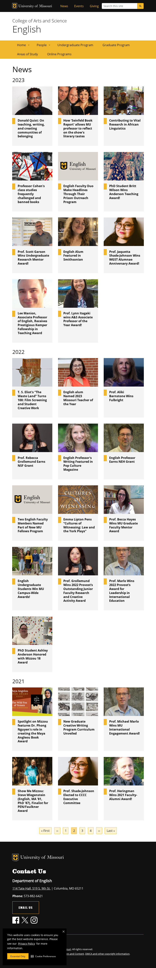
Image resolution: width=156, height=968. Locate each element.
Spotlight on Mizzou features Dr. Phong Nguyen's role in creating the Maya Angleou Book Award (33, 731)
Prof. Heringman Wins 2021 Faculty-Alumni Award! (123, 795)
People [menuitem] (39, 46)
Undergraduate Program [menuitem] (75, 45)
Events (79, 6)
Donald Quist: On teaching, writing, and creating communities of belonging (31, 128)
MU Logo (14, 6)
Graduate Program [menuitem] (116, 45)
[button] (43, 956)
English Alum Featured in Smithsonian (73, 256)
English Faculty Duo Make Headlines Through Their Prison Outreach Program (78, 194)
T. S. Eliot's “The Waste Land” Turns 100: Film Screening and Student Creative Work (32, 400)
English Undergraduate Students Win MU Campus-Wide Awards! (31, 589)
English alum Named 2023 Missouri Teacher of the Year (78, 398)
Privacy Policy (26, 943)
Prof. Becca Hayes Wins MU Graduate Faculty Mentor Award (123, 525)
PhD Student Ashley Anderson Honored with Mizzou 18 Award (33, 656)
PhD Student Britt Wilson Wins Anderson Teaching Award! (123, 192)
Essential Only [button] (17, 956)
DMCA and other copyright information (107, 953)
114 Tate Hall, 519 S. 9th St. (31, 888)
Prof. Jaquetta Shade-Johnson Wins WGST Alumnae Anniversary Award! (124, 258)
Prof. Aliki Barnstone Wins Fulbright (121, 396)
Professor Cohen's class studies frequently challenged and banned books (31, 194)
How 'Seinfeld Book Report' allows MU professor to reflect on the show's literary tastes (77, 128)
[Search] (140, 6)
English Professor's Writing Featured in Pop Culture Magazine (78, 464)
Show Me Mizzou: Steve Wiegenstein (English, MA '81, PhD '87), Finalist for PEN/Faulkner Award (33, 801)
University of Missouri (35, 6)
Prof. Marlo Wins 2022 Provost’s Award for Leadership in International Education (121, 591)
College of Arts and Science (39, 20)
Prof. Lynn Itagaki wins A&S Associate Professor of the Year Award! (78, 319)
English (26, 29)
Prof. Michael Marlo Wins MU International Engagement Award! (124, 727)
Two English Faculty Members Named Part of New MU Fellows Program (33, 525)
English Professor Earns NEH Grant (122, 460)
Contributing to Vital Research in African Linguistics (125, 124)
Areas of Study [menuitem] (27, 54)
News (64, 6)
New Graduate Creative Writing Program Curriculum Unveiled (79, 727)
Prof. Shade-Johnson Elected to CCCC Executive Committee (78, 797)
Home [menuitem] (19, 46)
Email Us (26, 907)
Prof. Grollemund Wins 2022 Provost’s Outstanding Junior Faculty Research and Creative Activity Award (78, 591)
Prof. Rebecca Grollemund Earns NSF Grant (31, 462)
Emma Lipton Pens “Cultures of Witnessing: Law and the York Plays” (79, 525)
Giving (94, 6)
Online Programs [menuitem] (59, 54)
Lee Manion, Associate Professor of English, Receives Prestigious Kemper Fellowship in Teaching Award (32, 323)
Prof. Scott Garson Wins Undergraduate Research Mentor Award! (33, 258)
